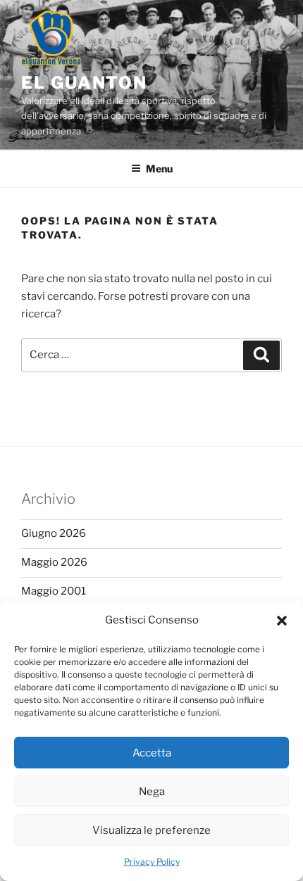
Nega (152, 791)
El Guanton (84, 82)
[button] (282, 621)
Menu (159, 169)
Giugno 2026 (53, 533)
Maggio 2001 (53, 591)
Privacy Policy (152, 861)
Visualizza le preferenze (151, 830)
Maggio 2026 (54, 562)
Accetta (151, 753)
